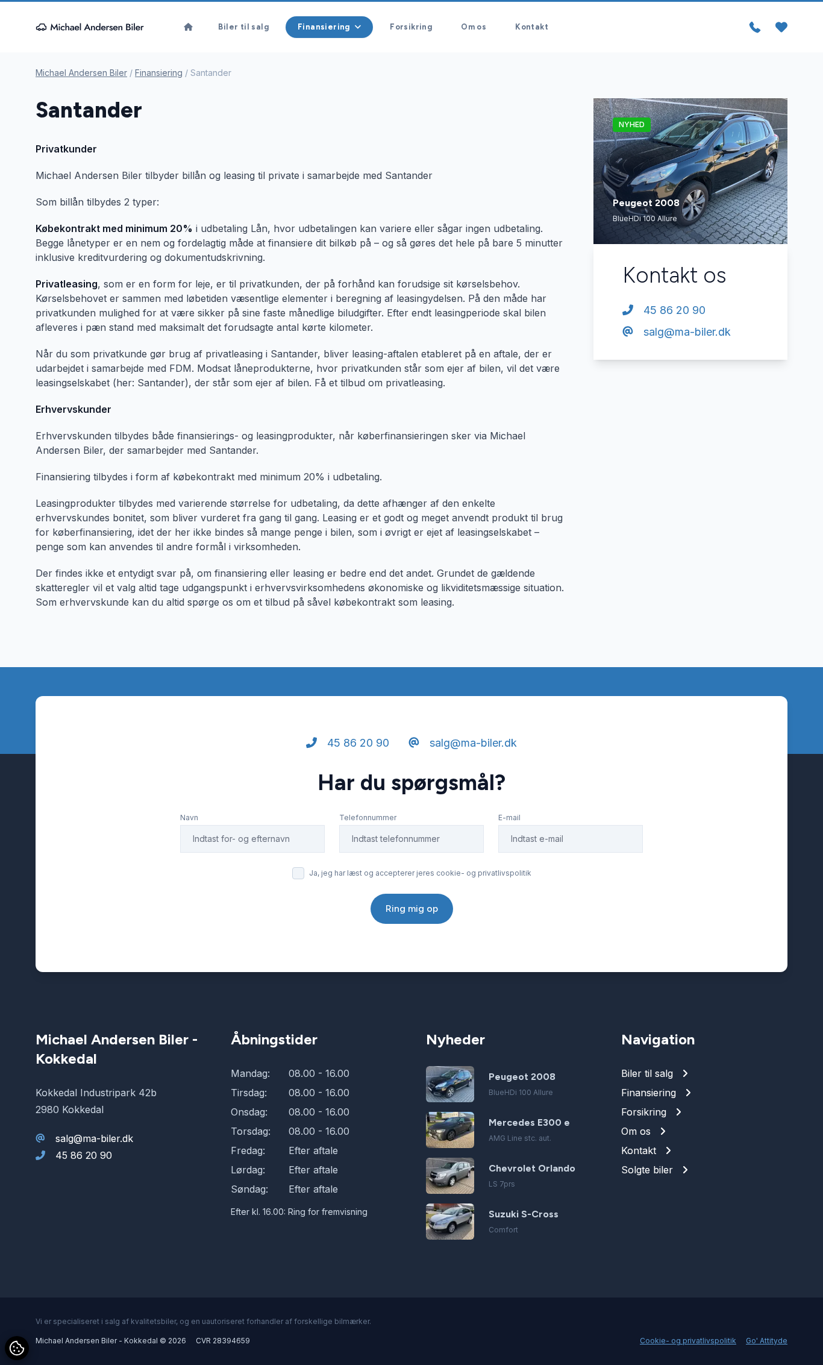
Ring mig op (412, 908)
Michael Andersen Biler (81, 72)
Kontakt (531, 26)
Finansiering (159, 72)
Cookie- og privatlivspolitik (688, 1340)
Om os (473, 26)
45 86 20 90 (673, 310)
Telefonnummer (367, 817)
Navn (189, 817)
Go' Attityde (766, 1340)
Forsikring (411, 26)
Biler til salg (243, 26)
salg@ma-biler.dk (685, 331)
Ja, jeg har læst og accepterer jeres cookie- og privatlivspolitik (420, 872)
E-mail (509, 817)
